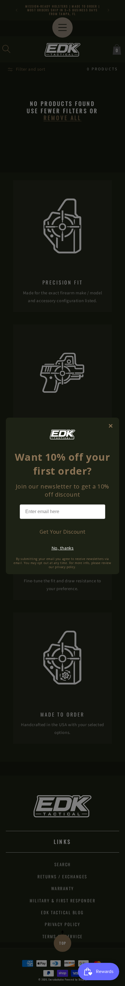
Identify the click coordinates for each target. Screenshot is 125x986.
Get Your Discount (62, 531)
